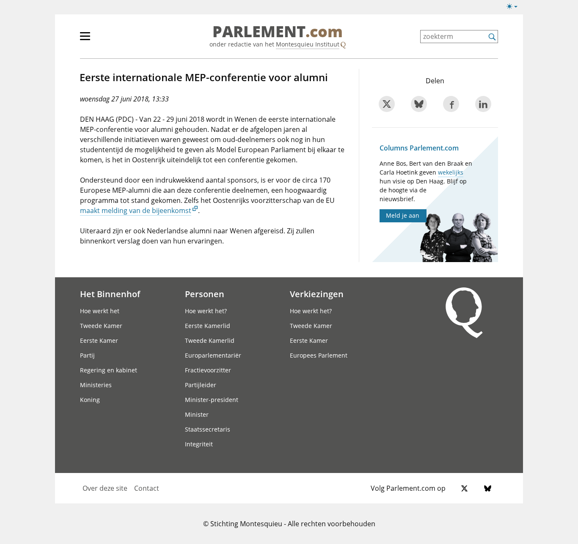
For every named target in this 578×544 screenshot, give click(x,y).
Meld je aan (402, 215)
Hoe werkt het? (206, 311)
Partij (87, 355)
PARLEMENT (277, 32)
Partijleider (200, 385)
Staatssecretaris (207, 429)
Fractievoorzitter (208, 370)
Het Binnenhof (110, 294)
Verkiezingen (317, 294)
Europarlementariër (213, 355)
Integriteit (199, 444)
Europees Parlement (318, 355)
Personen (204, 294)
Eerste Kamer (99, 340)
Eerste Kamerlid (207, 326)
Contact (146, 488)
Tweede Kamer (101, 326)
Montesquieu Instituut (307, 44)
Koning (90, 400)
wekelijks (450, 172)
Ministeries (96, 385)
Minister (197, 414)
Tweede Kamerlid (209, 340)
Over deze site (105, 488)
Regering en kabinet (108, 370)
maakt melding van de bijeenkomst (135, 210)
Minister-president (211, 400)
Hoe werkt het (99, 311)
